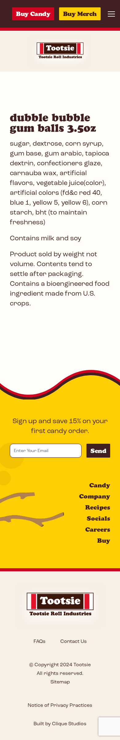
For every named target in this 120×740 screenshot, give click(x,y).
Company (94, 496)
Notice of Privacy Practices (60, 705)
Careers (97, 529)
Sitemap (60, 682)
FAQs (40, 641)
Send (98, 451)
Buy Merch (80, 14)
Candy (99, 485)
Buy (103, 540)
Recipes (97, 507)
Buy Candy (33, 14)
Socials (98, 518)
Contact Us (73, 641)
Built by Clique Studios (60, 724)
